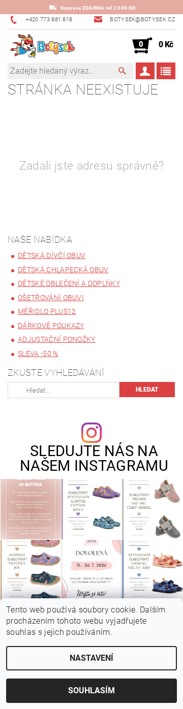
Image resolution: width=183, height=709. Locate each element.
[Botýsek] (41, 46)
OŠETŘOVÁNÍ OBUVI (51, 298)
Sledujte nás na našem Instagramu (94, 458)
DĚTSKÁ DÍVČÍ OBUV (51, 255)
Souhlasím (91, 690)
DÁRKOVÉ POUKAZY (51, 325)
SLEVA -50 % (38, 353)
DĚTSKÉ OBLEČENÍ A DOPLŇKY (69, 283)
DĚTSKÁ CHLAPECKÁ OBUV (63, 270)
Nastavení (91, 658)
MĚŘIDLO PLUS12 (47, 311)
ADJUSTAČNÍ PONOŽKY (57, 339)
